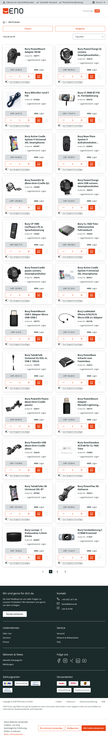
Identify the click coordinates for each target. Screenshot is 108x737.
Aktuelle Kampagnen (12, 660)
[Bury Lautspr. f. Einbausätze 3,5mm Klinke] (14, 537)
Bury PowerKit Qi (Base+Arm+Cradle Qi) (37, 182)
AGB (103, 701)
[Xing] (72, 661)
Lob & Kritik (67, 608)
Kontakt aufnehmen (14, 614)
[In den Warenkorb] (38, 76)
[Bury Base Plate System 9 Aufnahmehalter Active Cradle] (67, 144)
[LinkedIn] (78, 661)
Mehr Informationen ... (14, 734)
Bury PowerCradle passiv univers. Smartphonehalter (35, 270)
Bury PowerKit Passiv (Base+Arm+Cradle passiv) (37, 401)
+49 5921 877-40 (69, 599)
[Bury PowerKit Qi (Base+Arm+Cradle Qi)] (14, 187)
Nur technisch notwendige (51, 728)
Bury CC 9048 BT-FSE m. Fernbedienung (89, 94)
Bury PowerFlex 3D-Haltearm (88, 488)
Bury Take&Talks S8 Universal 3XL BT (36, 488)
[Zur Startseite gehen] (19, 11)
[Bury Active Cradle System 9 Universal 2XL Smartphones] (67, 275)
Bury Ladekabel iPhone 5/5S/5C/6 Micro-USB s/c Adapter (90, 314)
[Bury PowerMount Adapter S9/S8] (14, 56)
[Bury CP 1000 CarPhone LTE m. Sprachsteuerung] (14, 231)
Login (41, 69)
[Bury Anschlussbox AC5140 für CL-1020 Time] (67, 450)
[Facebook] (59, 661)
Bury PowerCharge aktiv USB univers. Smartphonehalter (88, 183)
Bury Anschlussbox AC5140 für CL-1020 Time (88, 445)
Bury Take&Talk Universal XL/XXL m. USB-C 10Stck (36, 358)
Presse (6, 642)
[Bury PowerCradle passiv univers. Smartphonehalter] (14, 275)
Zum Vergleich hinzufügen (20, 82)
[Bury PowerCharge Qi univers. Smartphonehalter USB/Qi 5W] (67, 56)
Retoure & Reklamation (67, 637)
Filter (28, 28)
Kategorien (80, 28)
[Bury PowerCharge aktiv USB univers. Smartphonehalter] (67, 187)
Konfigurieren (73, 728)
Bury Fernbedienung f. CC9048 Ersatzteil (90, 531)
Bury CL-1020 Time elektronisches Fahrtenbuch (88, 227)
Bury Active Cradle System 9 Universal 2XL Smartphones (88, 270)
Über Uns (7, 633)
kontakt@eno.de (69, 604)
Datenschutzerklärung (88, 701)
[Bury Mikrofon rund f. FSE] (14, 100)
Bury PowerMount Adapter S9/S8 (35, 50)
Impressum (70, 701)
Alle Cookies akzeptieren (93, 728)
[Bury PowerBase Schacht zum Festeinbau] (67, 362)
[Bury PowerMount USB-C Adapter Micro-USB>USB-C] (14, 318)
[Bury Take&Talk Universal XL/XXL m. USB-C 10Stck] (14, 362)
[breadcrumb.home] (4, 22)
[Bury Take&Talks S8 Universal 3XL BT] (14, 493)
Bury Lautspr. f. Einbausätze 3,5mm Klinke (36, 533)
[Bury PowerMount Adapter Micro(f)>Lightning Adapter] (67, 406)
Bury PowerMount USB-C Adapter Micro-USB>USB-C (37, 314)
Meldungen (8, 664)
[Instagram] (65, 661)
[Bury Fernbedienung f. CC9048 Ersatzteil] (67, 537)
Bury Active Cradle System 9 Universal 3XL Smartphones (35, 139)
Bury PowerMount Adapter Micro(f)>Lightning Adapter (88, 401)
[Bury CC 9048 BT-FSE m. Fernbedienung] (67, 100)
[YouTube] (84, 661)
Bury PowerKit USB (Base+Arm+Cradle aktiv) (35, 445)
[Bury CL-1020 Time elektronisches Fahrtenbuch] (67, 231)
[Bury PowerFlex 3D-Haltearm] (67, 493)
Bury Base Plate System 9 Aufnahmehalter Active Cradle (87, 139)
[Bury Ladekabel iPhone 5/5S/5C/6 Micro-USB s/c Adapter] (67, 318)
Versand (61, 633)
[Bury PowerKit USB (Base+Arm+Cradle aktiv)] (14, 450)
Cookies (59, 701)
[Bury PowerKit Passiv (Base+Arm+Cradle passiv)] (14, 406)
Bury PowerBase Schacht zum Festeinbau (87, 358)
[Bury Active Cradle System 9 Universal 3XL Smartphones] (14, 144)
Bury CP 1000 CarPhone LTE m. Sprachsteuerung (34, 227)
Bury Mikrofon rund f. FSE (37, 94)
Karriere (7, 637)
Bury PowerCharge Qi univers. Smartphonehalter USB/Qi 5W (90, 52)
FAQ (59, 642)
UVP (97, 11)
